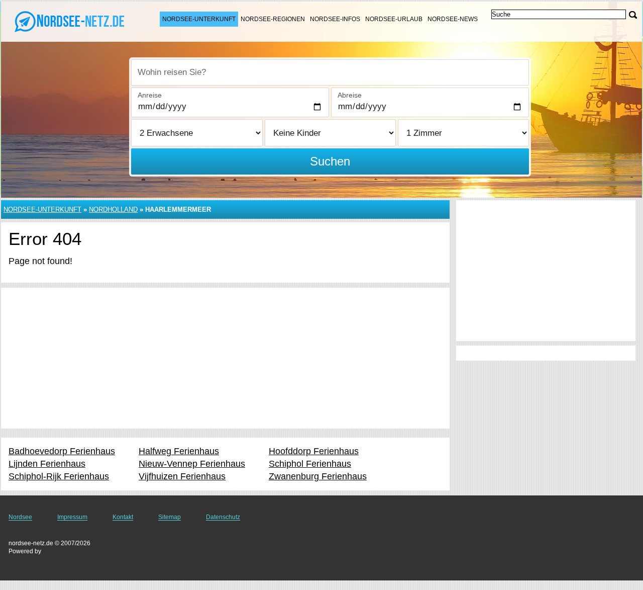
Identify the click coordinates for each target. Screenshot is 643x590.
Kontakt (123, 517)
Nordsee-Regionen (273, 19)
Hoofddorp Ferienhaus (314, 451)
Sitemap (169, 517)
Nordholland (113, 209)
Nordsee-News (452, 19)
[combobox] (330, 72)
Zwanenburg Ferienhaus (318, 476)
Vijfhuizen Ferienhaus (182, 476)
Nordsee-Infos (335, 19)
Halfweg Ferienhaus (179, 451)
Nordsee (20, 517)
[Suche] (633, 15)
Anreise (150, 95)
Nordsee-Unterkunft (199, 19)
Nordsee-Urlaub (393, 19)
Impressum (72, 517)
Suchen (330, 161)
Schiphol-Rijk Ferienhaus (59, 476)
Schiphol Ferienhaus (310, 464)
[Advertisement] (225, 358)
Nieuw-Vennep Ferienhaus (192, 464)
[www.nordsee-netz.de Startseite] (70, 21)
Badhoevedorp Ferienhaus (62, 451)
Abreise (350, 95)
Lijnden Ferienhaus (47, 464)
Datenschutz (223, 517)
